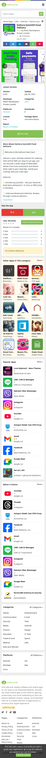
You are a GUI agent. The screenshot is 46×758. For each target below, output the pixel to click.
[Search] (41, 14)
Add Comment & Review (32, 222)
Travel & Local (9, 638)
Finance (6, 630)
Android (24, 21)
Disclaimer (6, 736)
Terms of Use (7, 730)
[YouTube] (14, 711)
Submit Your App (8, 707)
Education (7, 634)
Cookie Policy (7, 733)
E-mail (27, 617)
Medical (6, 642)
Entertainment (31, 613)
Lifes (17, 21)
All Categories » (36, 607)
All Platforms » (37, 655)
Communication (10, 617)
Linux (5, 669)
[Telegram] (10, 711)
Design (28, 630)
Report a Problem (10, 127)
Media (5, 625)
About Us (5, 723)
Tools (27, 621)
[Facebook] (6, 711)
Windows (7, 665)
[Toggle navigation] (43, 4)
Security (6, 621)
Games (6, 613)
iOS (26, 661)
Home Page (8, 21)
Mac (26, 665)
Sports (27, 638)
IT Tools (28, 634)
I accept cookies (23, 755)
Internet (28, 625)
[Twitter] (3, 711)
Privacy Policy (7, 726)
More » (40, 260)
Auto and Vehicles (10, 647)
